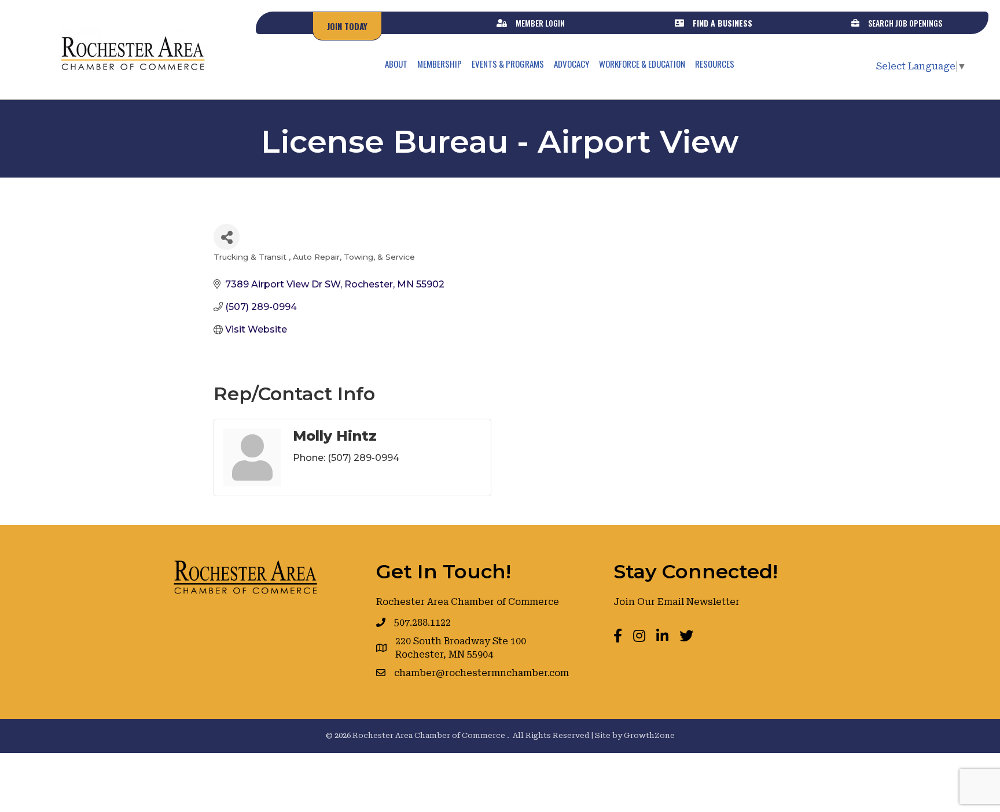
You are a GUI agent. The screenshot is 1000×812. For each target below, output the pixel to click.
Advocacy (571, 63)
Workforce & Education (642, 63)
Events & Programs (508, 63)
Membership (439, 63)
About (396, 63)
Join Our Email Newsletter (676, 601)
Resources (714, 63)
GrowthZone (649, 735)
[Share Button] (227, 237)
